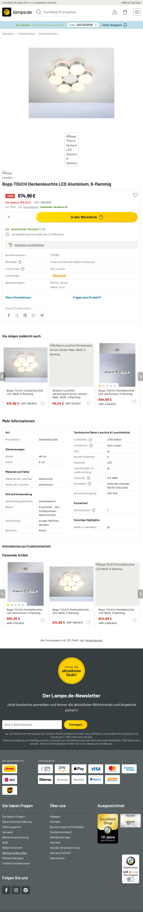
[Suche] (38, 12)
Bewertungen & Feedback (67, 827)
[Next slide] (79, 149)
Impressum (57, 858)
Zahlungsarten (11, 827)
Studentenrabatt (61, 832)
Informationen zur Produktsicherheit (26, 546)
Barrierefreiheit (60, 853)
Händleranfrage (60, 837)
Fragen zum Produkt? (87, 297)
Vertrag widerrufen (14, 853)
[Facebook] (8, 315)
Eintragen (75, 724)
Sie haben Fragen (13, 816)
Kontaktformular (75, 740)
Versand (7, 832)
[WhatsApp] (33, 315)
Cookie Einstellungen (16, 863)
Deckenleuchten (48, 33)
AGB (5, 842)
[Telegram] (41, 315)
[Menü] (137, 857)
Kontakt (55, 821)
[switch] (130, 879)
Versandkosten (31, 207)
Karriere (55, 842)
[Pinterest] (25, 315)
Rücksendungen (13, 858)
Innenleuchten (26, 33)
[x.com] (17, 315)
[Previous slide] (64, 149)
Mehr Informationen (18, 297)
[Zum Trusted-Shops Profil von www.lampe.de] (119, 829)
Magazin (55, 816)
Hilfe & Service (131, 2)
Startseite (8, 33)
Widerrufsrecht (12, 847)
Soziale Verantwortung (65, 847)
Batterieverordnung (15, 837)
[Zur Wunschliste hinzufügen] (135, 195)
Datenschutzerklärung (99, 743)
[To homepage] (17, 12)
